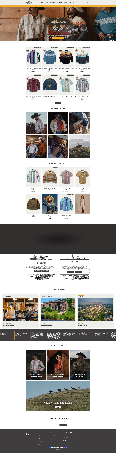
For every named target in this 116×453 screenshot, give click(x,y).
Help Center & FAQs (40, 441)
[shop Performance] (36, 365)
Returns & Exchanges (40, 437)
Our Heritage (39, 435)
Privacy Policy (39, 438)
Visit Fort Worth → (8, 325)
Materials (59, 2)
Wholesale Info (52, 437)
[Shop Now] (58, 396)
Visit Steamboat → (46, 325)
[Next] (113, 41)
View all (58, 103)
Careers (51, 441)
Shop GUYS (38, 270)
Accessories (52, 2)
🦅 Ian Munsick (72, 2)
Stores (65, 2)
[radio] (31, 71)
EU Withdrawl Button (40, 444)
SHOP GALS (45, 270)
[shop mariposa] (58, 365)
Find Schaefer (52, 432)
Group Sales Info (52, 435)
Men (42, 2)
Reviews (38, 432)
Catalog (51, 440)
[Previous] (111, 41)
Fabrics (51, 438)
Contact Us (38, 443)
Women (46, 2)
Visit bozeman (82, 325)
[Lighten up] (79, 365)
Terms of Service (39, 440)
